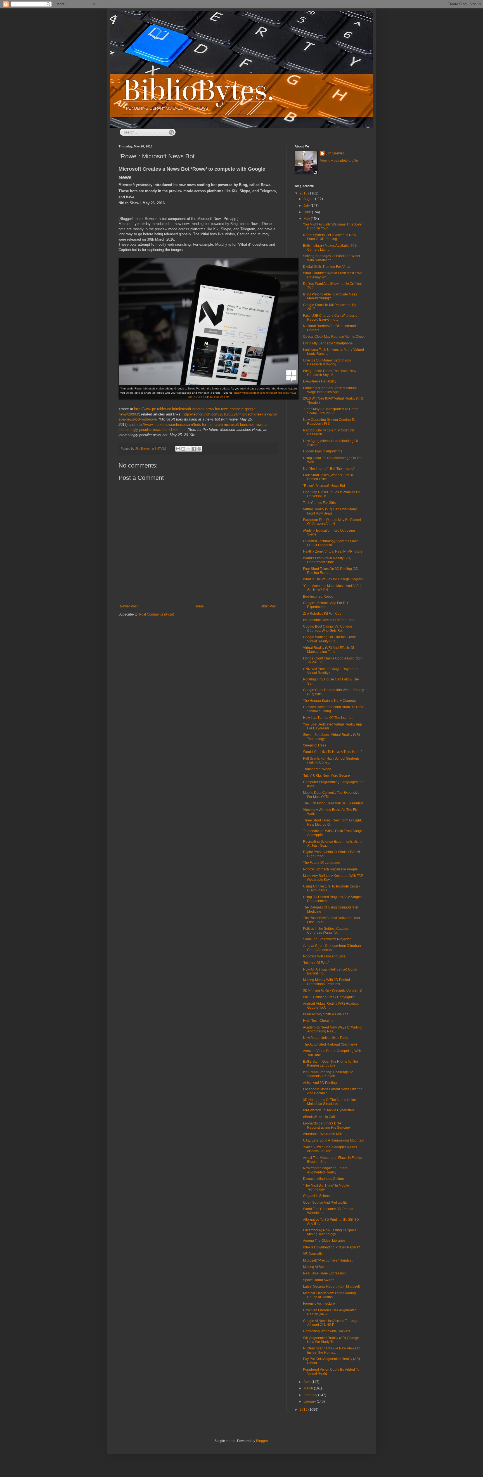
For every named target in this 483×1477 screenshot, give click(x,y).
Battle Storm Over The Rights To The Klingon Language (330, 1063)
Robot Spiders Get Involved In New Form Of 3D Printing (329, 237)
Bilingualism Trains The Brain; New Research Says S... (329, 373)
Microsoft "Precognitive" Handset (327, 1260)
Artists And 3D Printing (320, 1083)
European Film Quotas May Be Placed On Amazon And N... (332, 522)
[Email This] (178, 449)
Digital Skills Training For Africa (326, 267)
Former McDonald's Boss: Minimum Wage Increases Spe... (330, 390)
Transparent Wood (317, 769)
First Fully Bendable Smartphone (328, 343)
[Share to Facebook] (194, 449)
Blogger (262, 1441)
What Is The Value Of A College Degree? (333, 579)
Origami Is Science (317, 1196)
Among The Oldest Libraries (324, 1241)
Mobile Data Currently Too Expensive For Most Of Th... (331, 795)
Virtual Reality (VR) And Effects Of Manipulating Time (328, 650)
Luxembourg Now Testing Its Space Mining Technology (330, 1232)
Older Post (268, 606)
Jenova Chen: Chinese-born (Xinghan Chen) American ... (332, 948)
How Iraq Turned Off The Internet (327, 718)
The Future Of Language (321, 863)
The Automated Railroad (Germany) (330, 1044)
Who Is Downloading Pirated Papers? (331, 1247)
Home (199, 606)
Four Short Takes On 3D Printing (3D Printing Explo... (330, 571)
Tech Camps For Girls (319, 503)
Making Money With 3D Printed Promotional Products (326, 982)
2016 (304, 193)
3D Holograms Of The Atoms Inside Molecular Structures (329, 1102)
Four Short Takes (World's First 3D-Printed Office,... (329, 477)
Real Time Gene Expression (324, 1273)
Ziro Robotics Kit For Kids (322, 614)
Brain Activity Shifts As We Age (326, 1014)
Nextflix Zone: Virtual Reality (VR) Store (333, 551)
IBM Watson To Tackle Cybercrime (329, 1110)
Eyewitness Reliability (319, 381)
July (307, 206)
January (310, 1401)
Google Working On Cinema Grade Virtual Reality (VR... (329, 639)
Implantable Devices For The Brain (329, 620)
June (308, 212)
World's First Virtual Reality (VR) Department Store (327, 560)
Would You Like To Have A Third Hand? (333, 752)
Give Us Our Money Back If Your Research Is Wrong (327, 362)
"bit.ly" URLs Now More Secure (326, 776)
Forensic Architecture (319, 1303)
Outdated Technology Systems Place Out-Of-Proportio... (331, 543)
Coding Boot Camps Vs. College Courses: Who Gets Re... (327, 628)
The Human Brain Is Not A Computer (330, 701)
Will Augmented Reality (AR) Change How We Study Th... (331, 1340)
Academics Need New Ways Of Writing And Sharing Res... (332, 1029)
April (307, 1382)
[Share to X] (188, 449)
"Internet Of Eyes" (316, 963)
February (311, 1395)
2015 (304, 1410)
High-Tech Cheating (318, 1021)
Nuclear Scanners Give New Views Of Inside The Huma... (331, 1350)
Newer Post (129, 606)
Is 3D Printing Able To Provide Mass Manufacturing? (330, 296)
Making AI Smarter (317, 1267)
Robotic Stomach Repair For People (330, 869)
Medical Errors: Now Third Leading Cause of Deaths (329, 1295)
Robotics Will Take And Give (324, 956)
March (309, 1388)
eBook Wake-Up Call (319, 1117)
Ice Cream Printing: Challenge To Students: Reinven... (328, 1074)
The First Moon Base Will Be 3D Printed (333, 803)
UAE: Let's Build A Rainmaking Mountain (333, 1140)
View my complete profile (339, 161)
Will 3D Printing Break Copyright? (328, 997)
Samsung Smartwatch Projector (327, 939)
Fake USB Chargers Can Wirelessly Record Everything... (330, 317)
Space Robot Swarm (318, 1280)
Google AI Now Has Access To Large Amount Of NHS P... (330, 1323)
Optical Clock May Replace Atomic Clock (333, 337)
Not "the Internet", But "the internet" (329, 469)
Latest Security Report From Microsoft (331, 1286)
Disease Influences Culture (323, 1179)
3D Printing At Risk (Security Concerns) (332, 990)
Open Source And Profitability (325, 1202)
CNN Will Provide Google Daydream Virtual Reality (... (330, 671)
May (307, 219)
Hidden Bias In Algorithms (322, 451)
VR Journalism (314, 1254)
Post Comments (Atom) (156, 614)
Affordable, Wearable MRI (322, 1134)
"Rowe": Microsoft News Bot (324, 486)
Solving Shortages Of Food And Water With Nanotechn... (331, 258)
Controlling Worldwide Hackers (326, 1331)
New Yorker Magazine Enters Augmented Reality (325, 1170)
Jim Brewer (335, 153)
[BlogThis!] (183, 449)
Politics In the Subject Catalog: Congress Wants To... (326, 930)
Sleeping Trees (314, 745)
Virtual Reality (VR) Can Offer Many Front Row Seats (330, 511)
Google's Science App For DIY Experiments (326, 605)
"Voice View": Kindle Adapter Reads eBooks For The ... (330, 1149)
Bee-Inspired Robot (318, 596)
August (309, 199)
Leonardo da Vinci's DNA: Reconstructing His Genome (326, 1125)
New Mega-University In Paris (325, 1038)
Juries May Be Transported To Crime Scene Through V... (330, 411)
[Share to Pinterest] (199, 449)
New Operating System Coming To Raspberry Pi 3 (329, 422)
